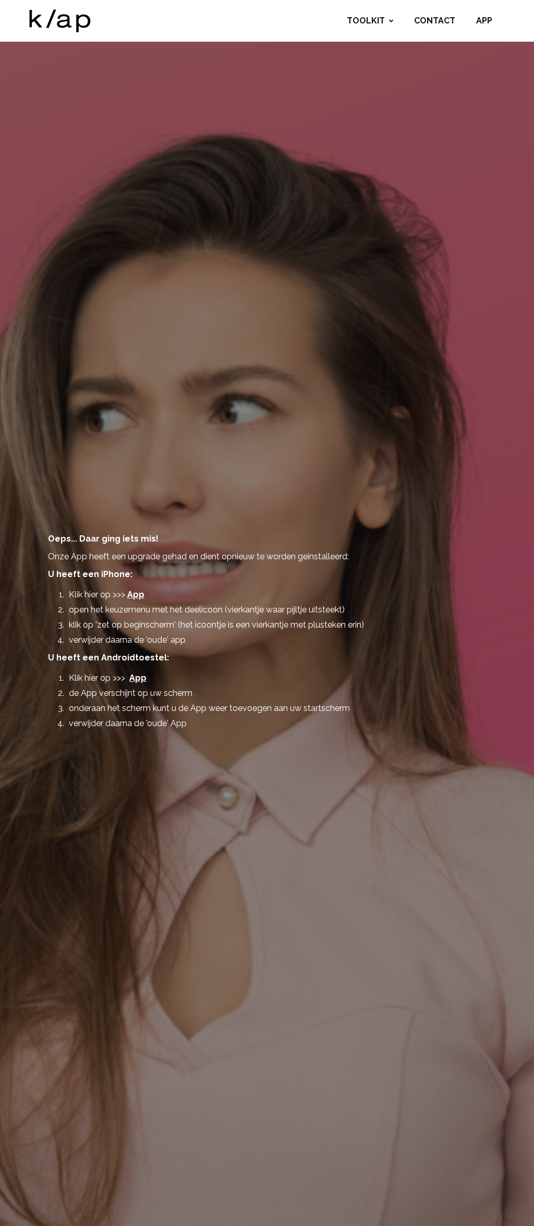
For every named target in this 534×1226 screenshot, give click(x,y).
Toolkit (366, 21)
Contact (434, 21)
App (484, 21)
